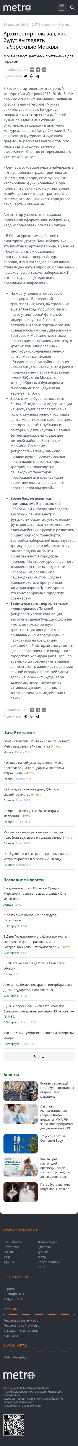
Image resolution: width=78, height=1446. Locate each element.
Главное (8, 779)
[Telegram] (37, 76)
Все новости (12, 1242)
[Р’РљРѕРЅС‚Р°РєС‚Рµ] (25, 76)
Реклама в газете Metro (20, 1320)
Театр (41, 1257)
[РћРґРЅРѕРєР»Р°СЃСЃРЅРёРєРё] (31, 76)
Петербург (11, 1247)
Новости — (49, 24)
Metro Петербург (16, 1357)
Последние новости (23, 879)
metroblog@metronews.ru (19, 1402)
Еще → (39, 1056)
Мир (6, 1257)
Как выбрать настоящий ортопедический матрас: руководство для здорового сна (55, 1168)
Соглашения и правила (21, 1330)
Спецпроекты (13, 1294)
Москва (64, 24)
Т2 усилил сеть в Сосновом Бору (52, 1138)
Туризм (42, 1252)
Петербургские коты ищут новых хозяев (55, 1186)
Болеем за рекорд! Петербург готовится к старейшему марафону (57, 1090)
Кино (41, 1267)
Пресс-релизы (48, 1262)
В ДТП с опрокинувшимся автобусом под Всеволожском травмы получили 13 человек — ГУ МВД (38, 1011)
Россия (7, 974)
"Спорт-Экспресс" (32, 1405)
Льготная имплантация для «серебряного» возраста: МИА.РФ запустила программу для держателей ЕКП (56, 1117)
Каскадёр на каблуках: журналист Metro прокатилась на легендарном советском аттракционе (33, 767)
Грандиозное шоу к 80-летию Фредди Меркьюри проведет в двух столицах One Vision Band (34, 893)
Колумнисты (12, 1299)
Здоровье (44, 1247)
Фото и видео (47, 1242)
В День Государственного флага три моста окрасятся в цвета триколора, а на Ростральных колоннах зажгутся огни (35, 941)
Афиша (8, 904)
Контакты (10, 1335)
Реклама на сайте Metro (21, 1325)
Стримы (9, 1289)
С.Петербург (11, 926)
